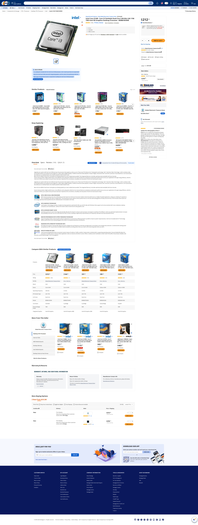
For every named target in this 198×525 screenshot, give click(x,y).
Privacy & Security (38, 485)
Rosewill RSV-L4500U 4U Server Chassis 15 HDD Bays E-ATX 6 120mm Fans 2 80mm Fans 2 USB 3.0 (103, 141)
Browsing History (64, 478)
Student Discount (116, 501)
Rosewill (141, 482)
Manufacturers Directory (108, 381)
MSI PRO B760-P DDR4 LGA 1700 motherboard (82, 140)
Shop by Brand (116, 492)
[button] (16, 3)
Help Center (36, 475)
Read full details (40, 384)
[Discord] (160, 519)
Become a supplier (117, 475)
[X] (141, 519)
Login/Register (63, 475)
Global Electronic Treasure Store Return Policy (82, 384)
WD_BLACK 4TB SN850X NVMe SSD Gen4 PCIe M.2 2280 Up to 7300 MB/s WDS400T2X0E (125, 141)
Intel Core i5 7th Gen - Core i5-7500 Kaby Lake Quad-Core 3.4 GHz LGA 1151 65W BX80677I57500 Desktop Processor (82, 107)
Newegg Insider (90, 492)
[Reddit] (82, 25)
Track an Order (37, 478)
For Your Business (117, 480)
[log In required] (71, 324)
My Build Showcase (64, 492)
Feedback (51, 169)
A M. (142, 153)
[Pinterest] (150, 519)
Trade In (114, 510)
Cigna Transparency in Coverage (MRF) (105, 519)
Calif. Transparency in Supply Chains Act (87, 519)
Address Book (63, 485)
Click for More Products (39, 358)
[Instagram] (144, 519)
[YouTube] (154, 519)
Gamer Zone (89, 485)
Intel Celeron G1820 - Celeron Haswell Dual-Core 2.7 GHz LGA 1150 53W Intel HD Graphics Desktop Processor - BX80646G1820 (125, 266)
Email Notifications (64, 494)
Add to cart (158, 40)
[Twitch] (157, 519)
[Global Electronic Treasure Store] (94, 413)
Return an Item (37, 480)
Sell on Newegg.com (117, 478)
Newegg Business (143, 475)
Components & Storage (13, 11)
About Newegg (90, 475)
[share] (82, 22)
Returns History (63, 482)
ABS (140, 480)
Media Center (90, 480)
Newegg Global (142, 478)
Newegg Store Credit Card (118, 503)
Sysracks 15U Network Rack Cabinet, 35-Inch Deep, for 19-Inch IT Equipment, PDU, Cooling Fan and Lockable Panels (62, 141)
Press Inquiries (90, 487)
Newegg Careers (90, 489)
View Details (160, 79)
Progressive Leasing (117, 508)
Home (3, 11)
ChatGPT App (116, 499)
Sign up (75, 455)
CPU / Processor (25, 11)
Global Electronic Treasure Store (52, 281)
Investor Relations (90, 478)
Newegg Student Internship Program (94, 482)
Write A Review (153, 157)
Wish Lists (62, 487)
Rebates (114, 494)
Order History (63, 480)
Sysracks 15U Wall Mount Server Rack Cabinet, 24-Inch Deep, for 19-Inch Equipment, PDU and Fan (41, 141)
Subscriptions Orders (64, 496)
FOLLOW (162, 113)
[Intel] (76, 17)
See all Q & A (92, 163)
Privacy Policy (67, 519)
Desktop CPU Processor (37, 11)
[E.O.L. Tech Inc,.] (94, 421)
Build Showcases (116, 506)
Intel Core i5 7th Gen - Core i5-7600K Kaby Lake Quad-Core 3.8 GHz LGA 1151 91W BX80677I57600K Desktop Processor (61, 107)
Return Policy (37, 482)
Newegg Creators (117, 487)
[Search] (150, 3)
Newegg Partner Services (118, 482)
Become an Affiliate (117, 485)
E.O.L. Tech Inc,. (67, 281)
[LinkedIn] (147, 519)
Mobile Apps (115, 496)
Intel (46, 11)
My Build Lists (63, 489)
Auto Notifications (64, 499)
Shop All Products (50, 89)
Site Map (115, 489)
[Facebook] (138, 519)
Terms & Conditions (59, 519)
